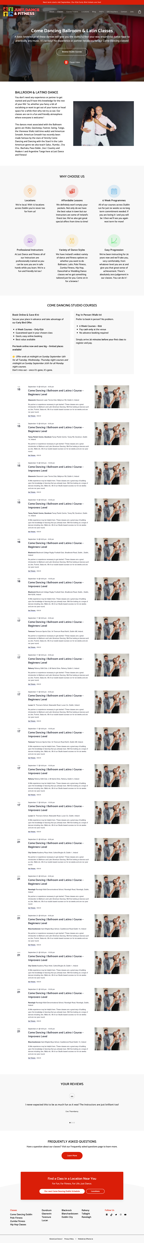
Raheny (85, 1210)
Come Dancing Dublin (21, 1214)
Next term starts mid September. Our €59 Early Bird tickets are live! (72, 2)
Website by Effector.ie (85, 1239)
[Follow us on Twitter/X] (116, 1214)
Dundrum (47, 1210)
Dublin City (67, 1217)
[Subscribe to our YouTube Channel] (125, 1214)
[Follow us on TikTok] (111, 1214)
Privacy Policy (69, 1239)
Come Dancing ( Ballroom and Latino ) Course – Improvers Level (56, 469)
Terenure (46, 1217)
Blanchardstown (70, 1213)
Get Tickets (32, 416)
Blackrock (67, 1210)
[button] (72, 52)
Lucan (45, 1220)
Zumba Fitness (17, 1221)
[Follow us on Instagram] (120, 1214)
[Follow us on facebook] (106, 1214)
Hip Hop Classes (18, 1224)
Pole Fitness (16, 1218)
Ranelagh (86, 1217)
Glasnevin (47, 1213)
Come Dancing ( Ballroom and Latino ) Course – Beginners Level (56, 393)
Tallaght (86, 1213)
